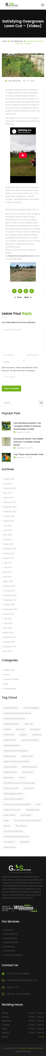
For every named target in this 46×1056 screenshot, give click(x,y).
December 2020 (10, 595)
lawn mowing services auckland (17, 804)
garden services (10, 772)
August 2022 (9, 521)
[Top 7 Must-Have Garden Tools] (6, 457)
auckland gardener (31, 708)
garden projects (10, 767)
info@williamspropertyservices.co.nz (23, 256)
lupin (38, 804)
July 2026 (8, 484)
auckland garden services (14, 718)
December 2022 (10, 507)
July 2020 (8, 619)
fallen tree (29, 724)
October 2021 (9, 553)
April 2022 (8, 539)
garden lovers (27, 756)
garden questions (29, 767)
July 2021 (8, 563)
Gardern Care (9, 670)
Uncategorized (10, 688)
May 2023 (8, 493)
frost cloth (20, 729)
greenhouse (9, 777)
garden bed (34, 729)
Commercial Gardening (13, 955)
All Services (8, 930)
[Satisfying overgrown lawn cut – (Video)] (14, 291)
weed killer (24, 842)
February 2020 (10, 637)
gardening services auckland (16, 751)
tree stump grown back (13, 831)
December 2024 (10, 488)
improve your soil (11, 788)
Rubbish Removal (11, 942)
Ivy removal (28, 788)
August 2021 (9, 558)
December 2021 (10, 549)
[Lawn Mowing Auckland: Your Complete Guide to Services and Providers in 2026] (6, 426)
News (6, 684)
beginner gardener (11, 724)
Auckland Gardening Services (31, 1048)
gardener (23, 735)
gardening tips (10, 756)
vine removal (9, 842)
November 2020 (10, 600)
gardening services (11, 745)
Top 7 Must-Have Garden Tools (29, 454)
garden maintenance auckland (16, 761)
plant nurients (9, 815)
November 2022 (10, 511)
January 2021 (9, 591)
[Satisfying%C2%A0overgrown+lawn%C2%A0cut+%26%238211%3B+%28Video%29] (20, 291)
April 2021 (8, 577)
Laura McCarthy (14, 81)
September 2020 (10, 609)
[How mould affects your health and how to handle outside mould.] (6, 441)
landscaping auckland (13, 794)
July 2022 (8, 525)
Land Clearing (9, 951)
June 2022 (8, 530)
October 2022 (9, 516)
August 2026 (9, 479)
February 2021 (10, 586)
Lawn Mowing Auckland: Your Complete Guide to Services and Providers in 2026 (27, 426)
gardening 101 (10, 740)
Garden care (9, 735)
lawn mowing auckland (13, 799)
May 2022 (8, 535)
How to (6, 674)
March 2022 (9, 544)
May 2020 (8, 628)
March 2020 (9, 633)
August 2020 (9, 614)
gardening (37, 735)
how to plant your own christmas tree (19, 783)
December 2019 (10, 646)
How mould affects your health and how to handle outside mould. (28, 441)
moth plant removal (12, 810)
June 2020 (8, 623)
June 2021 (8, 567)
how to (22, 777)
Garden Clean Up (11, 934)
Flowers (7, 729)
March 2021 (9, 581)
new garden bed (32, 810)
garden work (28, 772)
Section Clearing (10, 938)
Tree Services (9, 946)
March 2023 (9, 498)
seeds (6, 820)
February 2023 (10, 502)
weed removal (9, 847)
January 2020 (9, 642)
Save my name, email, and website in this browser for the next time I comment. (20, 369)
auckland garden (11, 708)
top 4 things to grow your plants (27, 820)
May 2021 (8, 572)
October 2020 (9, 605)
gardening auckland (30, 740)
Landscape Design (11, 679)
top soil (7, 826)
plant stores (26, 815)
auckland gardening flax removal (17, 713)
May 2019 (8, 651)
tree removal (21, 826)
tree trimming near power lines (16, 836)
